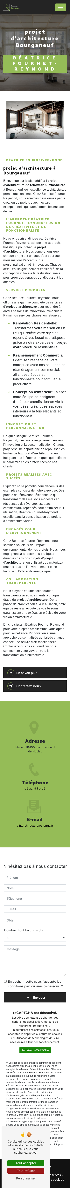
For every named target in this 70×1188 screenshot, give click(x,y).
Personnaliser (26, 1178)
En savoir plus (26, 673)
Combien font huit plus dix (23, 930)
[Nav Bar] (60, 7)
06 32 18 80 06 (34, 788)
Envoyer (39, 997)
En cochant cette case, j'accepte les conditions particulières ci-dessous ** (36, 984)
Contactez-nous (28, 686)
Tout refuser (26, 1171)
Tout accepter (26, 1163)
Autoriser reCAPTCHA (35, 1050)
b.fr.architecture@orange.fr (35, 825)
